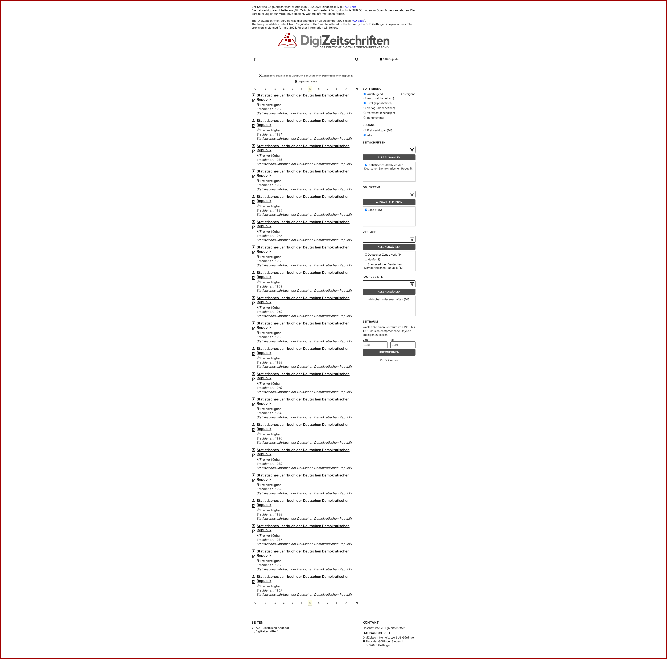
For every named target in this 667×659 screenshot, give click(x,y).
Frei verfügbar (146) (380, 130)
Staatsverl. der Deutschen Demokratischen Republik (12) (384, 266)
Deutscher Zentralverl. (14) (385, 254)
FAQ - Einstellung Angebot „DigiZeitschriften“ (271, 629)
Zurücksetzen (389, 360)
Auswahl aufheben (389, 202)
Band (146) (375, 210)
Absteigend (407, 94)
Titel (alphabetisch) (379, 103)
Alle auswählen (389, 157)
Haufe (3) (374, 259)
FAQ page (358, 20)
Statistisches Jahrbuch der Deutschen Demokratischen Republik (388, 166)
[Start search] (357, 59)
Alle (369, 135)
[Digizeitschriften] (333, 41)
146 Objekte (390, 59)
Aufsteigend (374, 94)
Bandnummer (375, 117)
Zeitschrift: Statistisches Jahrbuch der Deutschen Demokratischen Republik (307, 75)
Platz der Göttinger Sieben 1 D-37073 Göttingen (384, 643)
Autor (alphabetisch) (380, 98)
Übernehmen (389, 352)
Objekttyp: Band (307, 81)
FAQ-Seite (349, 7)
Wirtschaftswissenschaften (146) (389, 299)
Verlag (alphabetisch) (380, 108)
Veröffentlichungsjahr (380, 113)
